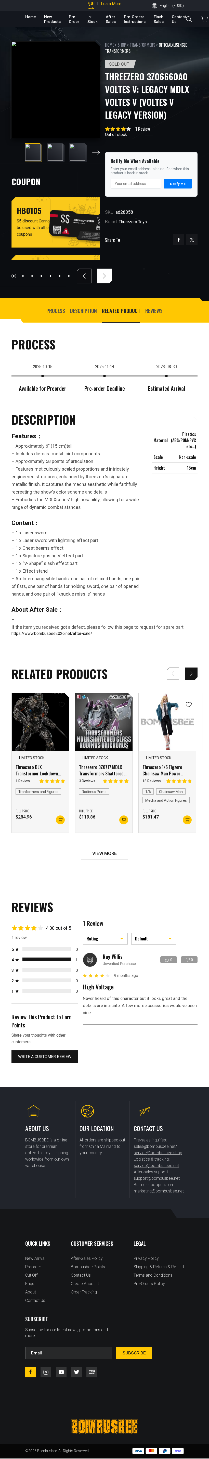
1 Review (142, 128)
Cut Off (31, 1275)
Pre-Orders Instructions (135, 19)
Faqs (29, 1283)
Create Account (85, 1283)
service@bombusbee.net (156, 1165)
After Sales (111, 19)
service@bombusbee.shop (158, 1152)
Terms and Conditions (153, 1275)
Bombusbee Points (88, 1266)
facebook (178, 239)
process (55, 311)
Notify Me (178, 184)
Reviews (154, 311)
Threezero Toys (133, 221)
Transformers (142, 45)
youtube (61, 1372)
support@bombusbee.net (157, 1178)
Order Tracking (84, 1292)
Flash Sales (159, 19)
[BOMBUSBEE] (104, 1426)
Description (83, 311)
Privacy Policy (146, 1258)
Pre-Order (74, 19)
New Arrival (35, 1258)
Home (30, 17)
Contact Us (35, 1300)
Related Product (121, 311)
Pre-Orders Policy (149, 1283)
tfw (91, 1372)
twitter (192, 239)
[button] (96, 152)
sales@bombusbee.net (154, 1146)
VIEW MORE (104, 853)
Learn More (111, 6)
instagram (46, 1372)
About (30, 1292)
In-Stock (92, 19)
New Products (52, 19)
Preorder (33, 1266)
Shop (121, 45)
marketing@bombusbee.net (159, 1191)
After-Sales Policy (87, 1258)
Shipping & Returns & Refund (159, 1266)
